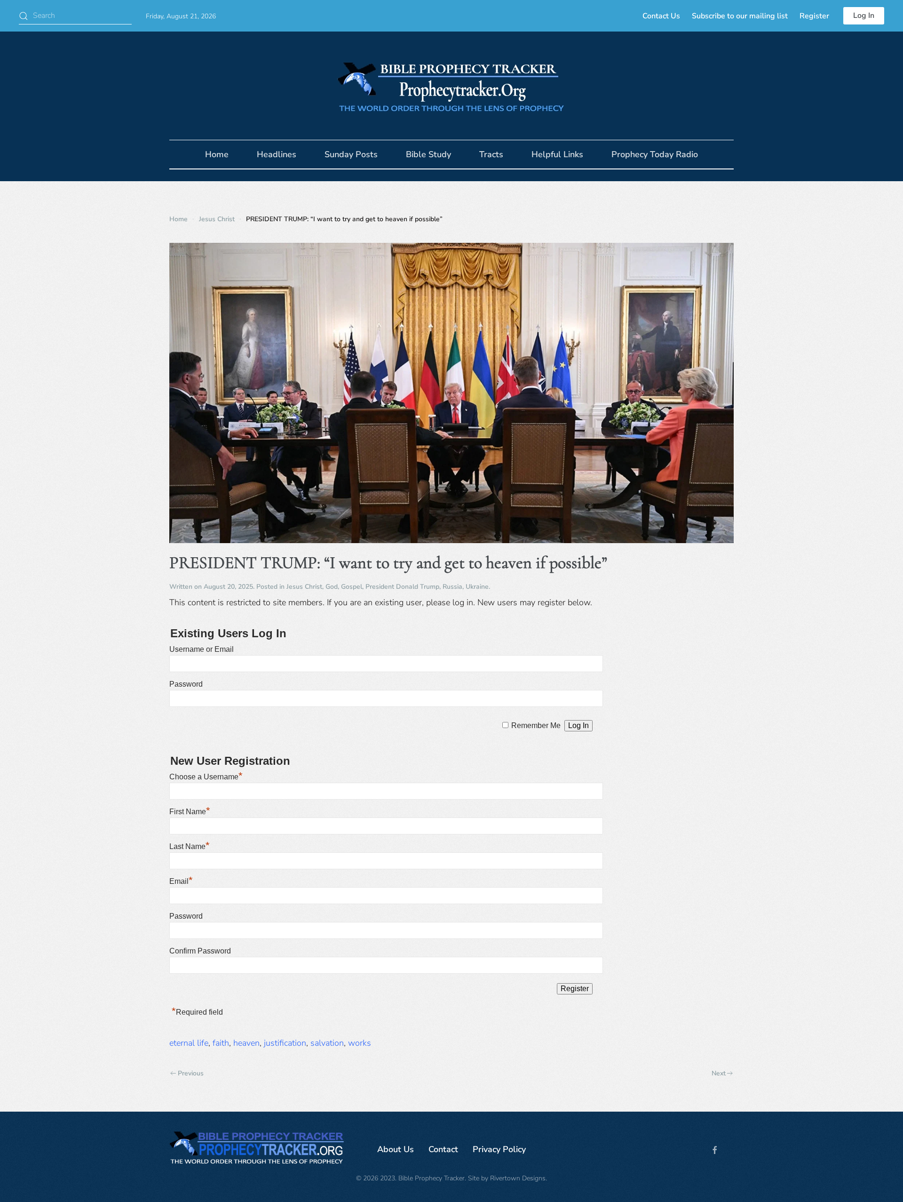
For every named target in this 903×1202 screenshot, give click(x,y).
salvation (327, 1043)
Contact (443, 1149)
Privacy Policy (499, 1149)
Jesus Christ (304, 586)
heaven (246, 1043)
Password (186, 684)
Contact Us (661, 16)
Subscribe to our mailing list (740, 16)
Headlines (276, 154)
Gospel (351, 586)
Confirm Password (200, 951)
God (331, 586)
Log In (863, 15)
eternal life (188, 1043)
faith (221, 1043)
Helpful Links (557, 154)
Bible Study (428, 154)
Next (719, 1073)
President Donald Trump (402, 586)
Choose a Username (206, 777)
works (359, 1043)
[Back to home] (451, 85)
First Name (189, 812)
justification (285, 1043)
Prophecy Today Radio (654, 154)
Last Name (189, 846)
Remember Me (536, 725)
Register (814, 16)
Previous (191, 1073)
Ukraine (477, 586)
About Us (395, 1149)
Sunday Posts (351, 154)
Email (181, 881)
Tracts (491, 154)
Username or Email (201, 649)
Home (217, 154)
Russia (452, 586)
